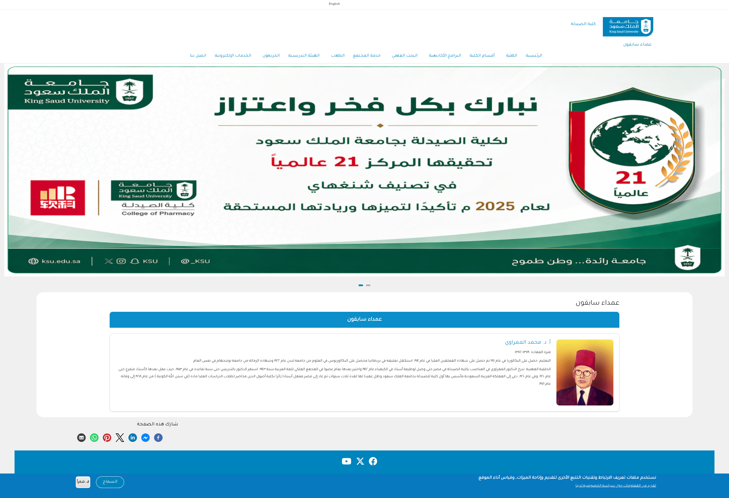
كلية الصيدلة (583, 24)
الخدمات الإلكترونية (233, 56)
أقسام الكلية (482, 56)
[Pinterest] (107, 437)
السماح (110, 482)
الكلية (511, 56)
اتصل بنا (198, 56)
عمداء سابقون (637, 44)
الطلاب (338, 56)
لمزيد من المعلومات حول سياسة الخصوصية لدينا (616, 486)
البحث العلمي (404, 56)
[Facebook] (158, 437)
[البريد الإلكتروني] (81, 437)
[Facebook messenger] (145, 437)
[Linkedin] (132, 437)
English (334, 4)
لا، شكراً (83, 482)
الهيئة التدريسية (304, 56)
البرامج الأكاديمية (445, 56)
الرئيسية (534, 56)
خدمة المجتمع (366, 56)
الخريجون (271, 56)
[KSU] (628, 24)
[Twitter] (120, 437)
